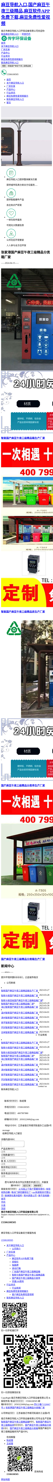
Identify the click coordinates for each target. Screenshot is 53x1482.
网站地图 (5, 1479)
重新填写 (37, 1186)
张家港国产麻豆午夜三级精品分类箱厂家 (25, 1407)
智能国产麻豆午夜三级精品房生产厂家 (23, 611)
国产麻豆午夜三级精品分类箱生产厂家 (23, 959)
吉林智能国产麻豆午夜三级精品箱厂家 (19, 1032)
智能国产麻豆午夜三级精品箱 (15, 1422)
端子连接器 (43, 1195)
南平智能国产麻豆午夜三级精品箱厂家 (19, 1022)
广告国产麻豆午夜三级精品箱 (26, 1271)
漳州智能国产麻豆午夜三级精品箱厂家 (19, 1018)
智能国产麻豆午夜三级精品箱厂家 (17, 1004)
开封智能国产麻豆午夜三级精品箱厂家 (19, 1027)
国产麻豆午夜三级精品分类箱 (24, 1428)
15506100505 (7, 1240)
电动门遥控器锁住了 (21, 1192)
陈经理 (10, 1440)
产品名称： (8, 1149)
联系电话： (11, 1173)
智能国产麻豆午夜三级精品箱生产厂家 (23, 438)
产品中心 (5, 53)
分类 (3, 1205)
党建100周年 (18, 1281)
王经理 (10, 1443)
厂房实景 (5, 49)
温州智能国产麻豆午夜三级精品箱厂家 (19, 1013)
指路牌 (15, 1265)
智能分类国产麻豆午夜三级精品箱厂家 (19, 995)
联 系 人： (9, 1161)
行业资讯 (5, 56)
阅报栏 (15, 1262)
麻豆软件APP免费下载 (22, 1258)
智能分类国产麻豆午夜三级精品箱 (28, 1275)
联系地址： (9, 1167)
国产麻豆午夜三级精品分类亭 (26, 1278)
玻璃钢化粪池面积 (13, 1195)
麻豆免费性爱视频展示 (12, 59)
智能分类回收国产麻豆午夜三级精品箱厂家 (21, 1000)
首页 (3, 43)
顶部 (3, 1208)
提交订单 (26, 1186)
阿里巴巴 (26, 34)
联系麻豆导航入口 (9, 34)
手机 (3, 1202)
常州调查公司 (30, 1195)
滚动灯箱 (16, 1268)
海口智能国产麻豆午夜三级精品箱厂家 (19, 1007)
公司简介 (16, 1249)
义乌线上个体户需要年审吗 (31, 1189)
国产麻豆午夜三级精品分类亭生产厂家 (23, 785)
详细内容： (8, 1139)
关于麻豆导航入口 (9, 46)
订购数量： (8, 1155)
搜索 (4, 66)
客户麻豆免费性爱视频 (23, 1294)
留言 (9, 102)
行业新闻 (16, 1288)
